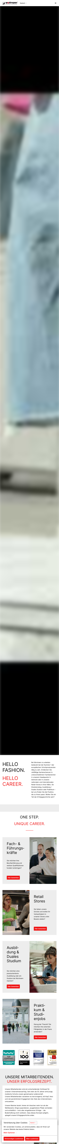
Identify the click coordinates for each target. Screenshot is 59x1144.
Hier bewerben (13, 878)
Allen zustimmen (32, 1139)
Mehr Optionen (9, 1133)
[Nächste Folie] (54, 1057)
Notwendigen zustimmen (14, 1139)
